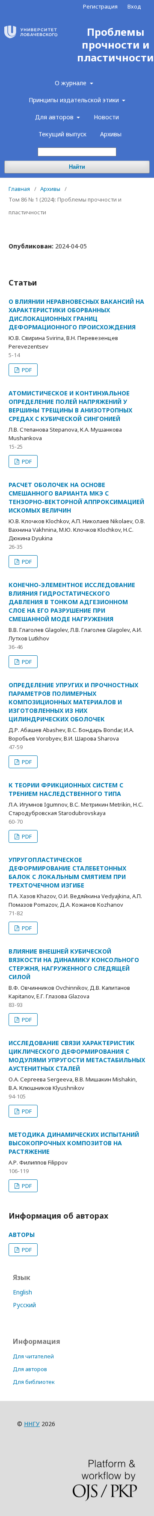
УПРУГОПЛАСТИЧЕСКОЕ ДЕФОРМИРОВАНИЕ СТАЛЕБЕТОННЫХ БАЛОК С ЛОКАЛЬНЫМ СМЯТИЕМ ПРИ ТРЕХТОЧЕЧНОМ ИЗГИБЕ (67, 872)
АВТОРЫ (22, 1235)
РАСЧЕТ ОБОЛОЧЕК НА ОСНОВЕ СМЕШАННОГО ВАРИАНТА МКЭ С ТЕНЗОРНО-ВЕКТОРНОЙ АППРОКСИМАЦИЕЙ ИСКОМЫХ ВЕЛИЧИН (76, 497)
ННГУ (32, 1424)
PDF (26, 370)
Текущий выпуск (62, 134)
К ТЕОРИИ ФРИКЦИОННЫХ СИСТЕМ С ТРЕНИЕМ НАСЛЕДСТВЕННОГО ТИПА (66, 789)
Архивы (110, 134)
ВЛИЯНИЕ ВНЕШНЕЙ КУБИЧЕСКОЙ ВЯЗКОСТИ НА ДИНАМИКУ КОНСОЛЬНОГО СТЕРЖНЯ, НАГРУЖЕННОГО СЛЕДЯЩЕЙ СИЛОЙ (74, 964)
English (22, 1292)
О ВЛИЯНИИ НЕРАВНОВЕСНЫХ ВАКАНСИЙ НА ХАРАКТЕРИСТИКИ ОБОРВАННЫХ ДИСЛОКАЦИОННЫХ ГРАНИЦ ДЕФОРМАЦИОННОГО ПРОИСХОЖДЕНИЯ (76, 314)
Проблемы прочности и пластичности (115, 45)
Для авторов (55, 117)
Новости (106, 117)
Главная (19, 189)
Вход (134, 6)
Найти (77, 167)
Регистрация (100, 6)
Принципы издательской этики (75, 100)
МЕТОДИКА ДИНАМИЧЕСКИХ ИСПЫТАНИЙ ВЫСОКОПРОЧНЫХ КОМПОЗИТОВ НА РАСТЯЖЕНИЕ (74, 1143)
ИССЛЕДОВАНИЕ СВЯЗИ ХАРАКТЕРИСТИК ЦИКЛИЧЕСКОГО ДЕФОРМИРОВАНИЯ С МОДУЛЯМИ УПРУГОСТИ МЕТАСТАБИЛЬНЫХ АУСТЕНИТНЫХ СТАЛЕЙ (77, 1055)
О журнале (71, 83)
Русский (24, 1305)
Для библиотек (34, 1382)
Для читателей (33, 1356)
